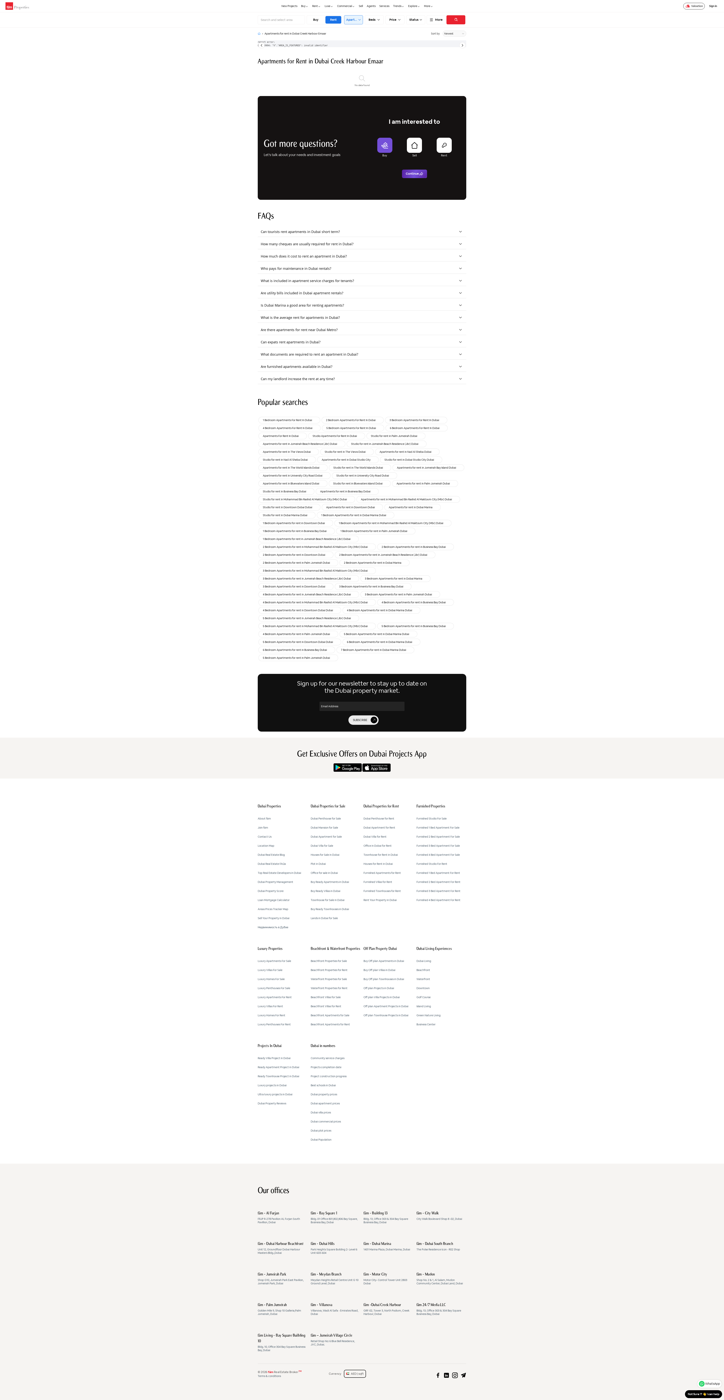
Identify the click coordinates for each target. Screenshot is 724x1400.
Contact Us (265, 836)
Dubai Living (423, 961)
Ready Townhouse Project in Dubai (278, 1076)
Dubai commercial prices (326, 1121)
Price (393, 20)
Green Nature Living (428, 1015)
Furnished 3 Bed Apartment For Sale (438, 845)
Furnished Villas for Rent (378, 882)
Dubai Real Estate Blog (271, 854)
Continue (412, 174)
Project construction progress (329, 1076)
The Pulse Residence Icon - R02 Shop (438, 1246)
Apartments (352, 20)
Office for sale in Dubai (324, 873)
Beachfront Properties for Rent (329, 970)
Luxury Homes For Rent (271, 1015)
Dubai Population (321, 1139)
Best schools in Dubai (323, 1085)
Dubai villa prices (321, 1112)
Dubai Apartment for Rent (379, 827)
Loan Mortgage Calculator (274, 900)
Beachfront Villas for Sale (326, 997)
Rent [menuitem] (315, 6)
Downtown (423, 988)
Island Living (423, 1006)
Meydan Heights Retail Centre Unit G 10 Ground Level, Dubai (334, 1279)
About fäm (264, 818)
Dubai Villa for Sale (322, 845)
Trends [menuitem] (397, 6)
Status (414, 20)
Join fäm (263, 827)
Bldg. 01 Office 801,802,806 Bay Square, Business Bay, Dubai (334, 1218)
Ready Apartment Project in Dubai (278, 1067)
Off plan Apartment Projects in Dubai (386, 1006)
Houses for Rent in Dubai (378, 864)
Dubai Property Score (271, 891)
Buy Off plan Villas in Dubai (379, 970)
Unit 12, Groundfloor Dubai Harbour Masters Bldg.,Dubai (280, 1248)
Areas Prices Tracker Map (273, 909)
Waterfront (423, 979)
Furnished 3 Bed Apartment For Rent (438, 891)
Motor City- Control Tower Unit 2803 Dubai (385, 1279)
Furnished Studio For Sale (431, 818)
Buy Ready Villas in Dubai (325, 891)
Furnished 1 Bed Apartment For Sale (437, 827)
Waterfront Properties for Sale (329, 979)
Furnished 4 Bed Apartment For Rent (438, 900)
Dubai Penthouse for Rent (379, 818)
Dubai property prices (324, 1094)
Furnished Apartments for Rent (382, 873)
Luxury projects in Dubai (272, 1085)
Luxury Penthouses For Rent (274, 1024)
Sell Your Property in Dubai (273, 918)
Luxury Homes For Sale (271, 979)
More (439, 20)
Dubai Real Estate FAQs (272, 864)
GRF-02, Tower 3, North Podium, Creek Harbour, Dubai (386, 1309)
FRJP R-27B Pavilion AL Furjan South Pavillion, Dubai (279, 1218)
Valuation (697, 6)
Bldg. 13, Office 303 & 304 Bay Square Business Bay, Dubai (386, 1218)
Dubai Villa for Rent (375, 836)
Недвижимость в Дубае (273, 927)
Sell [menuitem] (361, 6)
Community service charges (327, 1058)
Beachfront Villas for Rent (326, 1006)
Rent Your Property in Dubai (380, 900)
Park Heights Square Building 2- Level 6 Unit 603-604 (334, 1248)
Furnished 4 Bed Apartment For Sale (438, 854)
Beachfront (423, 970)
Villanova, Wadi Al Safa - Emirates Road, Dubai (334, 1309)
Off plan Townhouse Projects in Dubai (386, 1015)
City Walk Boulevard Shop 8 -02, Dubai (439, 1216)
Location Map (266, 845)
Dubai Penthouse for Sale (326, 818)
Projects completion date (326, 1067)
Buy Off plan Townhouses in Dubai (384, 979)
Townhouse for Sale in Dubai (327, 900)
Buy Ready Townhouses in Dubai (330, 909)
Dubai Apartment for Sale (326, 836)
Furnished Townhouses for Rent (382, 891)
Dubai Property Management (275, 882)
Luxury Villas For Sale (270, 970)
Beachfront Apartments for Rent (330, 1024)
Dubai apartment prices (325, 1103)
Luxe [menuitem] (327, 6)
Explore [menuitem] (412, 6)
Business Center (426, 1024)
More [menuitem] (427, 6)
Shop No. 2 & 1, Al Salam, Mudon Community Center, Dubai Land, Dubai (439, 1279)
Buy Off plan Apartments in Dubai (384, 961)
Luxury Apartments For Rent (275, 997)
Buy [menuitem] (303, 6)
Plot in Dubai (318, 864)
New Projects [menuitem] (289, 6)
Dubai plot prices (321, 1130)
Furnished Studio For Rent (431, 864)
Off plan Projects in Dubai (379, 988)
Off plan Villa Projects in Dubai (382, 997)
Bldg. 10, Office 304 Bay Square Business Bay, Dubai (281, 1343)
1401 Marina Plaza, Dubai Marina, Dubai (387, 1246)
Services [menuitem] (384, 6)
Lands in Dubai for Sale (324, 918)
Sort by (435, 33)
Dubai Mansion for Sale (324, 827)
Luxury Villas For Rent (270, 1006)
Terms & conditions (269, 1376)
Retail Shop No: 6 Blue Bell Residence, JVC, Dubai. (333, 1340)
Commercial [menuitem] (344, 6)
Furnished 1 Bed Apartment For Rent (438, 873)
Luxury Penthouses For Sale (274, 988)
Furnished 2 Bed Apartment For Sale (438, 836)
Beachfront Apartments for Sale (330, 1015)
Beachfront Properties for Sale (329, 961)
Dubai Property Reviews (272, 1103)
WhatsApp (712, 1384)
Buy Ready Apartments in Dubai (330, 882)
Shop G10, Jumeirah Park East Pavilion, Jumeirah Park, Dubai (281, 1279)
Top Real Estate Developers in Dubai (279, 873)
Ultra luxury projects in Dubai (275, 1094)
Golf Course (423, 997)
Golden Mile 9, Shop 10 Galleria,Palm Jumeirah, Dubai (279, 1309)
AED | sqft (356, 1373)
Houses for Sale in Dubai (325, 854)
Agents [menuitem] (371, 6)
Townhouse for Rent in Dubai (381, 854)
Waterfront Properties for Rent (329, 988)
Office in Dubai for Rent (378, 845)
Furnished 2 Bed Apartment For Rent (438, 882)
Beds (372, 20)
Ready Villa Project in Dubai (274, 1058)
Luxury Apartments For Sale (274, 961)
